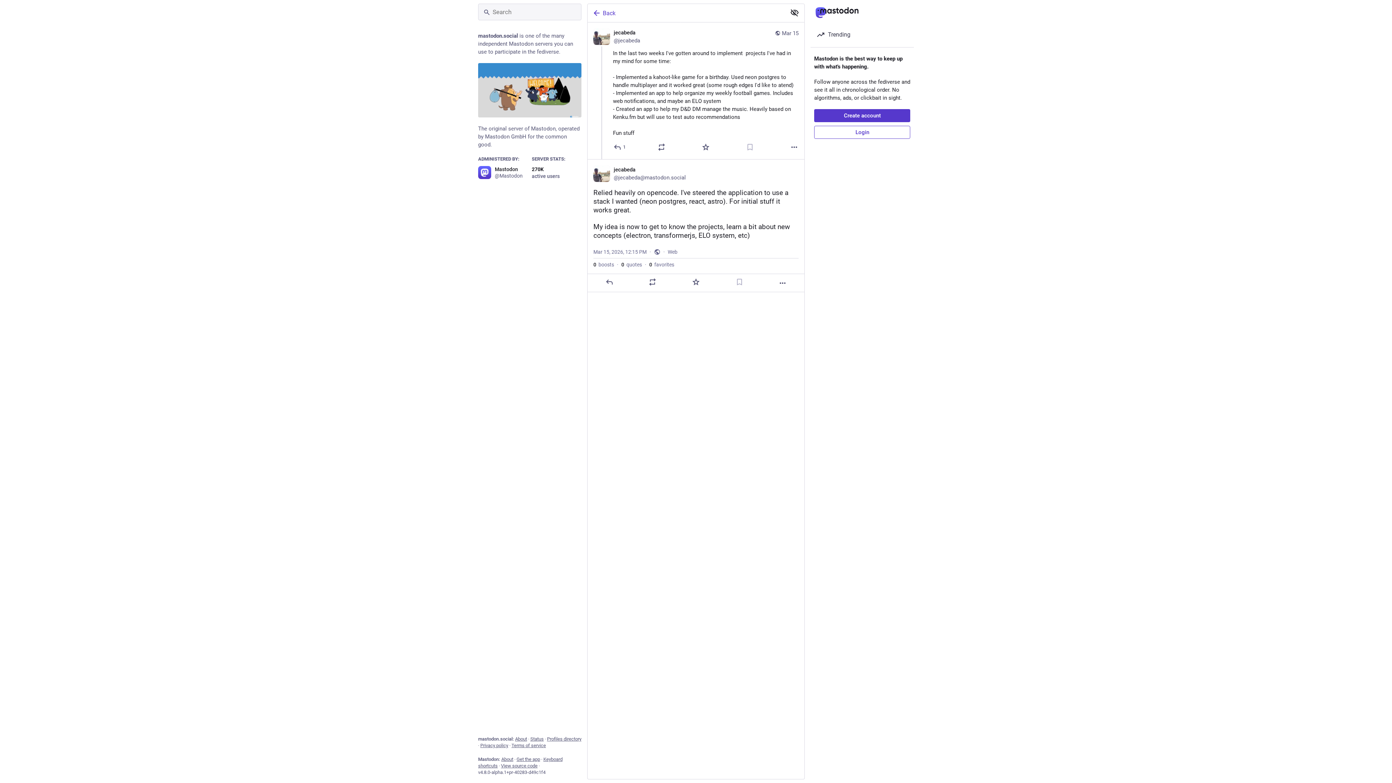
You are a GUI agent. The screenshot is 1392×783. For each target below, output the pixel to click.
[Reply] (609, 282)
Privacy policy (494, 745)
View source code (519, 765)
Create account (862, 115)
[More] (794, 147)
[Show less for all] (794, 12)
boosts (603, 265)
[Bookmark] (750, 147)
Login (862, 132)
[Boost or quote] (661, 147)
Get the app (528, 759)
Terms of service (528, 745)
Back (609, 13)
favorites (661, 265)
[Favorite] (705, 147)
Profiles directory (564, 739)
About (521, 739)
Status (537, 739)
